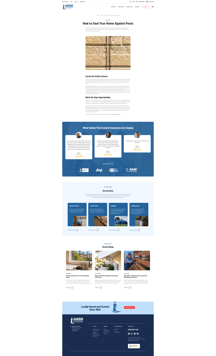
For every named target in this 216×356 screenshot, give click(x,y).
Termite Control (95, 330)
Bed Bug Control (95, 333)
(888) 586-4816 (133, 330)
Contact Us (145, 6)
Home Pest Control (96, 329)
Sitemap (143, 339)
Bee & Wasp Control (96, 335)
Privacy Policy (138, 339)
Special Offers (82, 1)
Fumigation (95, 332)
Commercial (95, 336)
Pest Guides (117, 329)
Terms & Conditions (131, 339)
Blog (71, 1)
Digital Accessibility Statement (133, 340)
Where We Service (65, 1)
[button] (134, 346)
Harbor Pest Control (114, 114)
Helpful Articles (117, 332)
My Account (106, 333)
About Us (76, 1)
